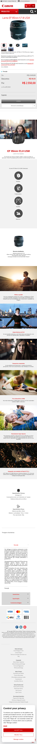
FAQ (18, 656)
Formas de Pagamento (18, 666)
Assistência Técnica (18, 681)
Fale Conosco (19, 690)
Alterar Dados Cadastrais (18, 662)
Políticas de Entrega (18, 667)
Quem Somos (19, 692)
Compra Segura (18, 652)
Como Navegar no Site (18, 650)
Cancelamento (18, 679)
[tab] (16, 567)
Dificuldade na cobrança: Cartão (18, 677)
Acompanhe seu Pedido (18, 673)
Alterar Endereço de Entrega (18, 664)
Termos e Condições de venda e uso (18, 654)
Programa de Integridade (18, 698)
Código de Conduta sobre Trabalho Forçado (18, 702)
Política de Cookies (18, 688)
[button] (30, 6)
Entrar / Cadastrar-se (9, 1)
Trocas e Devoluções (18, 675)
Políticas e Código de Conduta (18, 700)
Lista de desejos (25, 1)
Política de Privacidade (19, 686)
